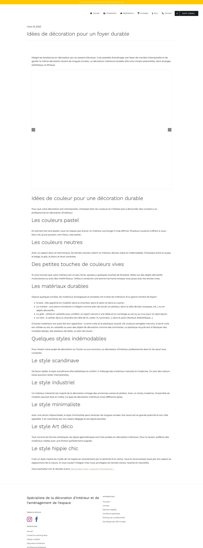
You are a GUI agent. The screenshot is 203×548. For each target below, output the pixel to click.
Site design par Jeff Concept (114, 522)
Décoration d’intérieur (36, 543)
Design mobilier (33, 539)
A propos (106, 502)
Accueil (30, 531)
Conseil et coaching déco (37, 535)
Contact (106, 506)
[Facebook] (36, 519)
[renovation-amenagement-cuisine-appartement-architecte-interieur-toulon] (101, 129)
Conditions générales (111, 514)
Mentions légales (110, 510)
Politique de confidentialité (114, 518)
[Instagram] (29, 519)
